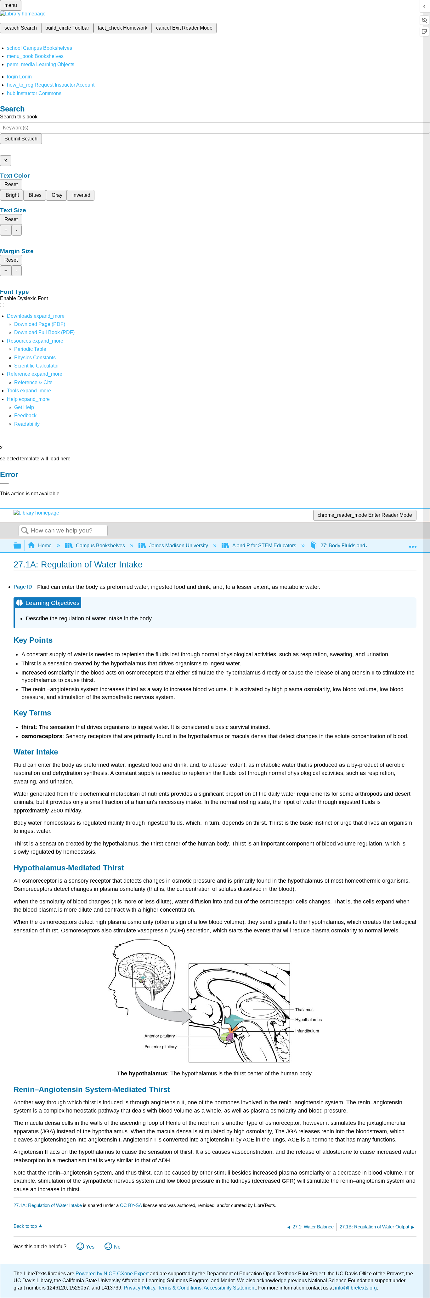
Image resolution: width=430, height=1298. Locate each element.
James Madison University (178, 545)
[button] (25, 415)
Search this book (18, 116)
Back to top (25, 1226)
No (117, 1247)
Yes (90, 1247)
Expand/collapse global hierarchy (21, 546)
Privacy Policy (139, 1287)
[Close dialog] (4, 483)
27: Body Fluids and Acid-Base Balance (364, 545)
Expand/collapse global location (412, 544)
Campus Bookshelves (100, 545)
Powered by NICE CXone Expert (113, 1273)
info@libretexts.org (355, 1287)
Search (25, 531)
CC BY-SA (131, 1205)
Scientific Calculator (36, 365)
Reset (11, 184)
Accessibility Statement (230, 1287)
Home (45, 545)
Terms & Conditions (179, 1287)
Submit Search (20, 138)
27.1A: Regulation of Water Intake (48, 1205)
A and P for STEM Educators (264, 545)
